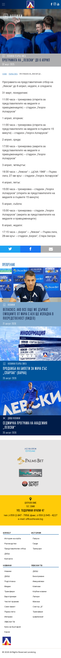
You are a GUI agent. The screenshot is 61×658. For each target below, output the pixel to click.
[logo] (30, 4)
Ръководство (10, 543)
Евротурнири (10, 596)
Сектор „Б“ (38, 606)
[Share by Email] (51, 249)
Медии (7, 586)
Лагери (36, 596)
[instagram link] (54, 4)
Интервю (8, 616)
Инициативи (38, 581)
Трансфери (9, 591)
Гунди (35, 543)
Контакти (8, 558)
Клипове (37, 586)
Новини (7, 571)
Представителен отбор (15, 548)
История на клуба (12, 538)
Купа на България (12, 627)
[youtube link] (58, 4)
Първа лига (13, 74)
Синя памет (9, 606)
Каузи (7, 632)
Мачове (36, 601)
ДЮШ (7, 553)
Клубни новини (39, 591)
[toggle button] (3, 4)
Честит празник (11, 601)
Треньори (37, 548)
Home (4, 74)
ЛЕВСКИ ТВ (9, 622)
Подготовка (9, 581)
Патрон (36, 538)
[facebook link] (51, 4)
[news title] (30, 285)
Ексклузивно (38, 576)
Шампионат (38, 616)
